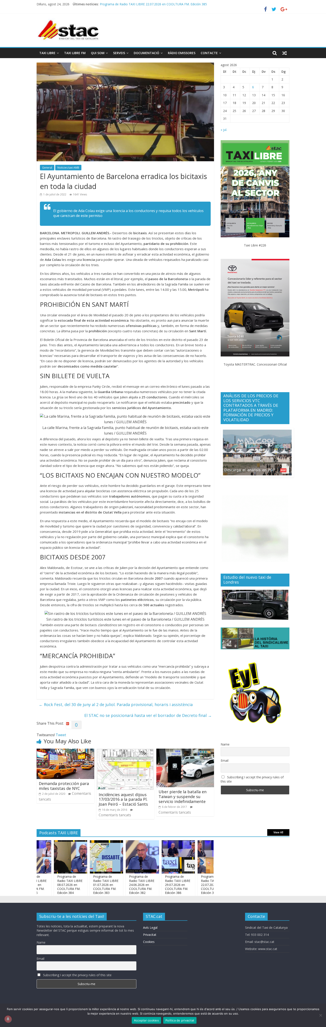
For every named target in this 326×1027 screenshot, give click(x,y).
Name (225, 744)
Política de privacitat (179, 1020)
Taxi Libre (47, 53)
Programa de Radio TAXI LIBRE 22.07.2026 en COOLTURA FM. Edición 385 (195, 884)
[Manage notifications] (8, 1019)
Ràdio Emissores (181, 53)
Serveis (119, 53)
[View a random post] (284, 53)
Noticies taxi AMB (68, 167)
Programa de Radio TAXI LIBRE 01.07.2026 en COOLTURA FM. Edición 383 (87, 884)
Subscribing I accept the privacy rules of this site (252, 779)
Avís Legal (150, 927)
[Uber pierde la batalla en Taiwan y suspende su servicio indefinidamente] (185, 751)
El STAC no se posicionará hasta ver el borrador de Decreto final (148, 715)
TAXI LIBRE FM (75, 53)
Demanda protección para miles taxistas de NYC (64, 786)
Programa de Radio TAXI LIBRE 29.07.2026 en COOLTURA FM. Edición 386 (159, 884)
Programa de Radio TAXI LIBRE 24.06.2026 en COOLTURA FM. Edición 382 (123, 884)
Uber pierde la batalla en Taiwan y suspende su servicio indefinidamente (183, 796)
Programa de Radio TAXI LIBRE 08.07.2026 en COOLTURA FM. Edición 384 (52, 884)
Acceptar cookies (146, 1020)
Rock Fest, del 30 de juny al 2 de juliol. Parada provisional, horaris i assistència (116, 704)
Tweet (61, 734)
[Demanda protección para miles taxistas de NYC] (65, 751)
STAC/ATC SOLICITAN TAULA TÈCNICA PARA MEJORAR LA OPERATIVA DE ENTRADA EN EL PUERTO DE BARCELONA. (185, 3)
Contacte (209, 53)
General (47, 167)
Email (224, 760)
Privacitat (149, 935)
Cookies (149, 942)
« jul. (224, 130)
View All (278, 832)
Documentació (146, 53)
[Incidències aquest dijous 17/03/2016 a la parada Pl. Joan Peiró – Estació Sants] (125, 751)
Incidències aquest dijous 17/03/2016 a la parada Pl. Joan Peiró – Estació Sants (123, 799)
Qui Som (97, 53)
